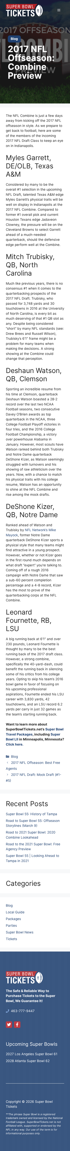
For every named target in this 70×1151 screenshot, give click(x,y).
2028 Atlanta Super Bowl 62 (28, 1061)
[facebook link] (17, 1024)
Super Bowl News (19, 932)
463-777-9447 (23, 1011)
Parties (11, 926)
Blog (14, 757)
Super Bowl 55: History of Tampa (31, 814)
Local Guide (15, 912)
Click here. (14, 744)
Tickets (11, 939)
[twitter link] (9, 1024)
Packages (13, 919)
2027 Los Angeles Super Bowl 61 (31, 1054)
